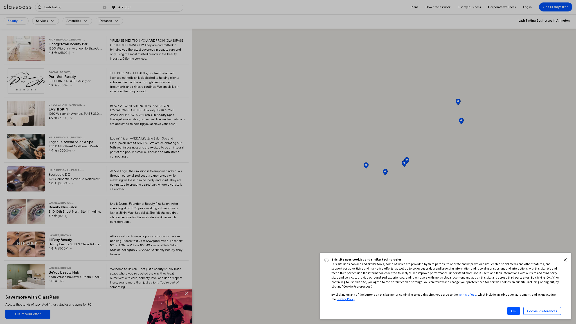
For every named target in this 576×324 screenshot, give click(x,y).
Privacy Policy (346, 299)
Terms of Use (467, 294)
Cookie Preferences (542, 311)
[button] (565, 259)
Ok (513, 311)
